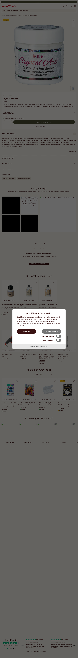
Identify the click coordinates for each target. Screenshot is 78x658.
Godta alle (26, 331)
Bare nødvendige (51, 331)
